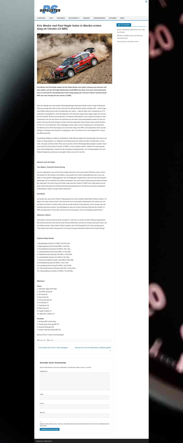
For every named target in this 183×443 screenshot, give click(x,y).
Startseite (41, 18)
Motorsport (73, 18)
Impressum (39, 441)
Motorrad (61, 18)
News (122, 18)
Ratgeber (112, 18)
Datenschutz (48, 441)
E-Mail (42, 403)
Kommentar (44, 371)
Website (42, 412)
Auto (51, 18)
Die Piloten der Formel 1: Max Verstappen (53, 347)
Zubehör (86, 18)
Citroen (51, 340)
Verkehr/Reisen (99, 18)
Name (42, 394)
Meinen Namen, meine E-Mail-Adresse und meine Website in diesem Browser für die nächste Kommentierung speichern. (74, 425)
